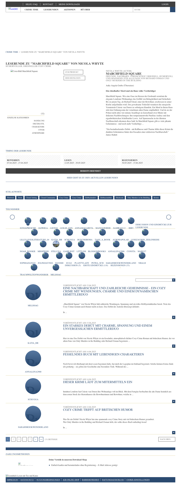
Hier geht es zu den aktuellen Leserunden (92, 177)
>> (41, 439)
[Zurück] (12, 217)
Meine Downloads (69, 4)
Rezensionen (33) (120, 265)
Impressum (12, 479)
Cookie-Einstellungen (138, 479)
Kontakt (48, 4)
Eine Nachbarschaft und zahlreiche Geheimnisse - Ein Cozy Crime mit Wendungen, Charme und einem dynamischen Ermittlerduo (114, 291)
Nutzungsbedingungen (48, 479)
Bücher (85, 9)
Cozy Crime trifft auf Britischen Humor (98, 409)
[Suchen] (172, 9)
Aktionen (69, 9)
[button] (167, 4)
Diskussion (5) (73, 265)
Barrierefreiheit (90, 479)
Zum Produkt (71, 72)
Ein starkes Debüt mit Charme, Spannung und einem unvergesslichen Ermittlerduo (107, 327)
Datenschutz (27, 479)
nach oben (165, 439)
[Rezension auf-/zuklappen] (173, 317)
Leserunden (51, 9)
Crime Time (31, 9)
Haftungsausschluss (113, 479)
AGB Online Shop (71, 479)
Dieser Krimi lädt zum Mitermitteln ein (97, 382)
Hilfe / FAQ (31, 4)
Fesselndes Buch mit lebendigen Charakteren (103, 354)
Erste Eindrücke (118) (95, 265)
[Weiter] (168, 217)
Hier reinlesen (72, 78)
